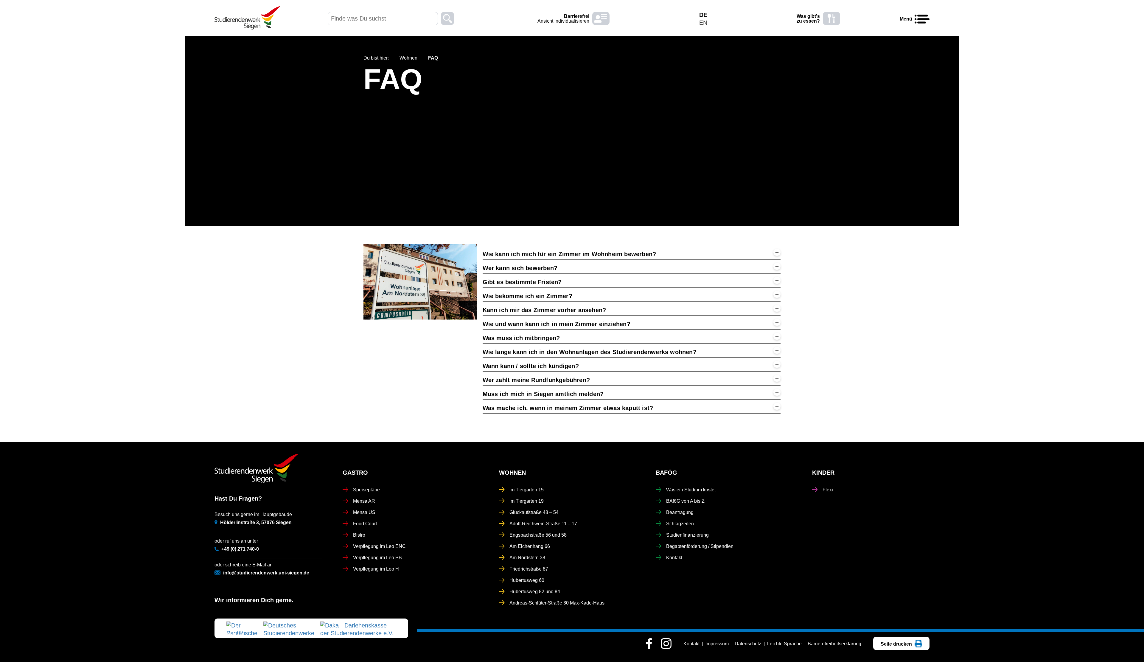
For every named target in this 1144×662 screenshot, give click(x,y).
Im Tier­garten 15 (526, 489)
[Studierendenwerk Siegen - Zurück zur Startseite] (247, 17)
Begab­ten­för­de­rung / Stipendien (699, 546)
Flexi (828, 489)
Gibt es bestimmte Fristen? (523, 282)
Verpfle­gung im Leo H (376, 568)
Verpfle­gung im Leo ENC (379, 546)
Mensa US (364, 512)
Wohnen (408, 57)
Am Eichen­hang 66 (529, 546)
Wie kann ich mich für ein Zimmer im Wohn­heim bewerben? (570, 254)
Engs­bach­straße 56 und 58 (538, 535)
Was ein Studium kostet (691, 489)
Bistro (359, 535)
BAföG (666, 472)
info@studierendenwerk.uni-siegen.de (266, 572)
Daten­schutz (748, 643)
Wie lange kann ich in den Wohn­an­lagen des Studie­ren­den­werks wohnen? (591, 352)
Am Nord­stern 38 (527, 557)
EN (703, 22)
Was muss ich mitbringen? (522, 338)
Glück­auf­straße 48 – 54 (534, 512)
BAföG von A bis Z (685, 501)
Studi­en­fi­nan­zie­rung (687, 535)
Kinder (823, 472)
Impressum (717, 643)
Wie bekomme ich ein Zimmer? (528, 296)
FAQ (392, 79)
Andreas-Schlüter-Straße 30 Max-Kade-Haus (556, 602)
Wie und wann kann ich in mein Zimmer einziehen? (557, 324)
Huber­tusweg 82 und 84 (534, 591)
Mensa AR (364, 501)
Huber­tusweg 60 (526, 580)
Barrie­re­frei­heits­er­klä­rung (834, 643)
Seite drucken (897, 644)
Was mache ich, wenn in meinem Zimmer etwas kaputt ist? (569, 408)
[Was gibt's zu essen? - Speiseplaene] (831, 18)
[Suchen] (447, 19)
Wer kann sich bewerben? (521, 268)
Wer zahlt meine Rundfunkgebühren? (537, 380)
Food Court (365, 523)
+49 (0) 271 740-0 (240, 549)
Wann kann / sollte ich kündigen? (532, 366)
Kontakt (674, 557)
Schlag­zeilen (680, 523)
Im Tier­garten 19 (526, 501)
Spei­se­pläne (366, 489)
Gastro (355, 472)
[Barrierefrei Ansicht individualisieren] (601, 18)
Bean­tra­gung (680, 512)
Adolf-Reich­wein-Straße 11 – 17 (543, 523)
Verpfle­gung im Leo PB (377, 557)
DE (703, 15)
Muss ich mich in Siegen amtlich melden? (544, 394)
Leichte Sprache (784, 643)
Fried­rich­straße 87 (528, 568)
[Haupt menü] (922, 19)
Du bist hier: (376, 57)
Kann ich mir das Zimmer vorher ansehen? (545, 310)
